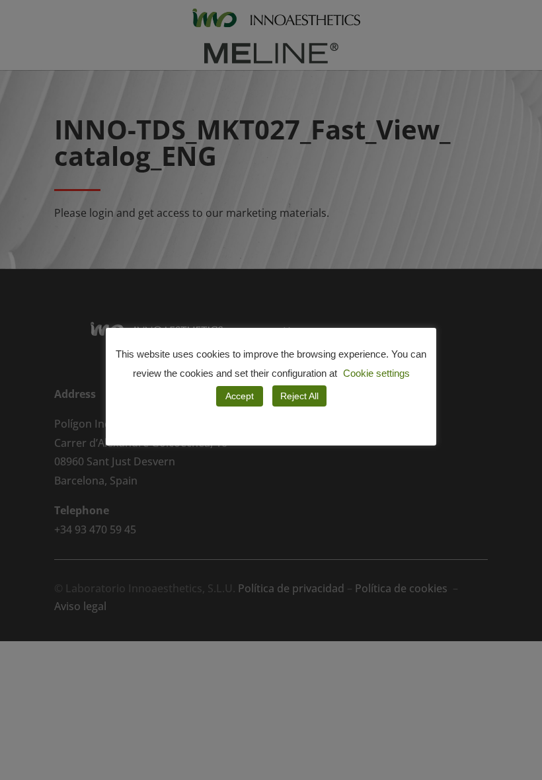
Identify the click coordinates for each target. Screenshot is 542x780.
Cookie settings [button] (376, 373)
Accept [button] (239, 396)
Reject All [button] (299, 396)
